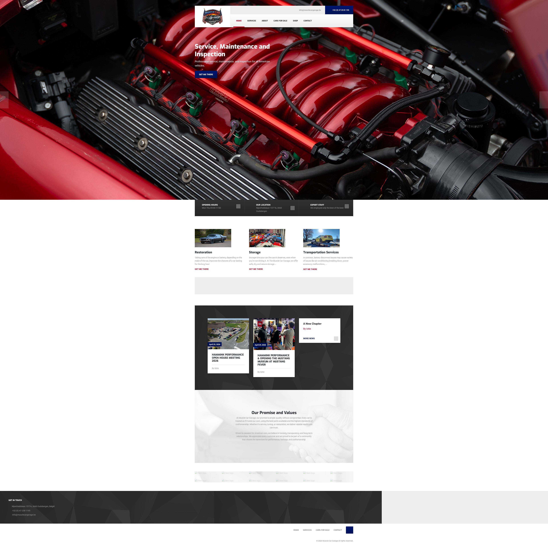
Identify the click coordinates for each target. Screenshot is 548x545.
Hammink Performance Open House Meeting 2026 (228, 358)
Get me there (256, 269)
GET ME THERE (206, 74)
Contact (308, 21)
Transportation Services (321, 252)
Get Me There (202, 269)
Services (251, 21)
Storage (255, 252)
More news (309, 338)
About (265, 21)
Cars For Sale (280, 21)
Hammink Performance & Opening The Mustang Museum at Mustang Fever (274, 360)
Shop (295, 21)
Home (239, 21)
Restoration (203, 252)
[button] (4, 99)
